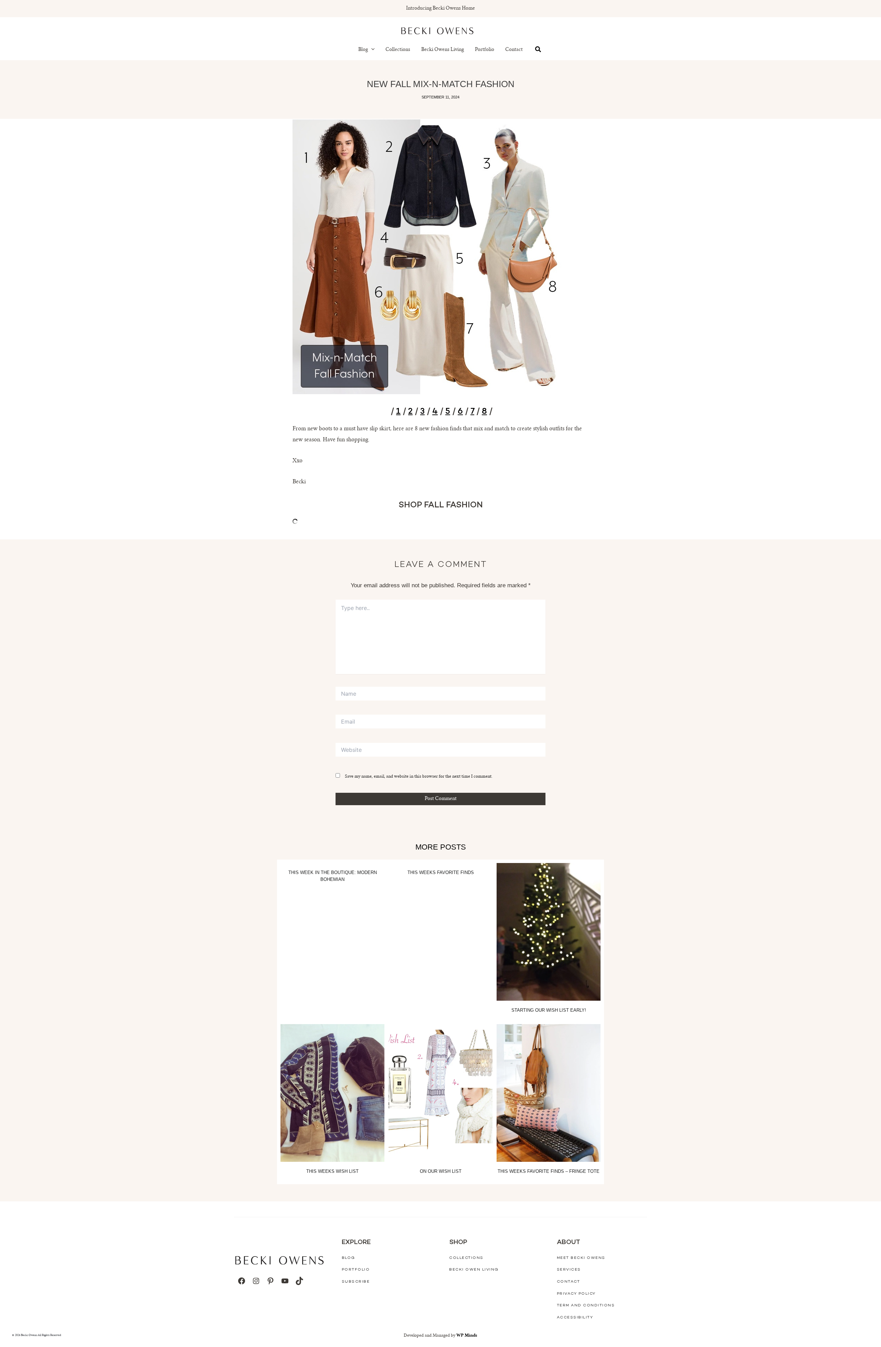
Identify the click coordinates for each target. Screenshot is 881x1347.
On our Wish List (440, 1171)
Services (569, 1269)
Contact (514, 50)
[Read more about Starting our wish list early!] (549, 932)
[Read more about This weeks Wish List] (332, 1093)
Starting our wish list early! (548, 1010)
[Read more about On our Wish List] (440, 1093)
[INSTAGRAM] (256, 1281)
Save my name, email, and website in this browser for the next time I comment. (418, 776)
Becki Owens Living (442, 50)
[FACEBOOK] (241, 1281)
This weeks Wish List (332, 1171)
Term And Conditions (586, 1305)
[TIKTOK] (299, 1281)
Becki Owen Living (474, 1269)
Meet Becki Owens (581, 1258)
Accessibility (575, 1317)
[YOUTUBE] (285, 1281)
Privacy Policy (576, 1294)
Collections (397, 50)
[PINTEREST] (270, 1281)
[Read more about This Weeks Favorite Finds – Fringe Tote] (549, 1093)
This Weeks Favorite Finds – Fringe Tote (548, 1171)
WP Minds (466, 1335)
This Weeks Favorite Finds (440, 872)
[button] (371, 50)
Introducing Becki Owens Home (440, 8)
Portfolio (484, 50)
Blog (363, 50)
